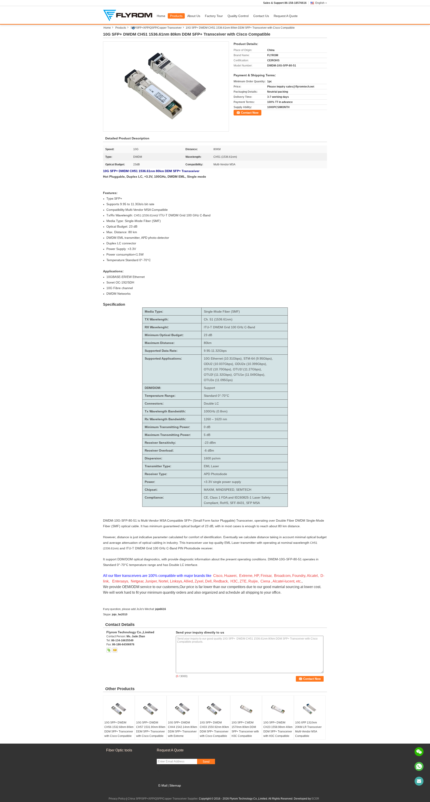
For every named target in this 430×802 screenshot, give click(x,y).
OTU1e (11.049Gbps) (249, 374)
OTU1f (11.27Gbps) (247, 369)
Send (206, 761)
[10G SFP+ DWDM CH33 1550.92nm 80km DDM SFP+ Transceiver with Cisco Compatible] (214, 709)
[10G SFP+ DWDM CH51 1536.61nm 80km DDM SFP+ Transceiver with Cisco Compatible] (166, 86)
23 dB (208, 335)
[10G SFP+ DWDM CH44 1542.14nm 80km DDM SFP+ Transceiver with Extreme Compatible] (182, 709)
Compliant (211, 503)
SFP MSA (253, 503)
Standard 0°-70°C (216, 395)
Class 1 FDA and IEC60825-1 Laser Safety (240, 497)
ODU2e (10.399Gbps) (250, 364)
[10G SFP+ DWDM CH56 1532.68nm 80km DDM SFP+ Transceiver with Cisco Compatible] (119, 709)
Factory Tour (214, 16)
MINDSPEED (225, 489)
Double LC (211, 403)
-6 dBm (209, 450)
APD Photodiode (215, 474)
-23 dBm (210, 442)
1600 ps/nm (212, 458)
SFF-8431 (237, 503)
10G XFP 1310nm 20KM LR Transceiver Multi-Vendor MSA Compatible (308, 729)
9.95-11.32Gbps (215, 350)
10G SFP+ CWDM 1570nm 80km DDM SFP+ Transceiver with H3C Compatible (245, 729)
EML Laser (211, 466)
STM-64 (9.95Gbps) (257, 358)
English (320, 2)
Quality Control (238, 16)
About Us (193, 16)
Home (161, 16)
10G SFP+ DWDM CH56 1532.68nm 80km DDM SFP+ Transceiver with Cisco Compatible (118, 729)
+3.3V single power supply (222, 482)
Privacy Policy (117, 798)
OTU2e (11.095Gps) (218, 380)
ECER (315, 798)
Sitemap (175, 785)
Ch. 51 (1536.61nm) (218, 319)
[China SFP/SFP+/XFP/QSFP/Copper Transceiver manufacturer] (129, 15)
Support (209, 388)
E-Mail (162, 785)
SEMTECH (243, 489)
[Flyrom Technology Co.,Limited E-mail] (114, 650)
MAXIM (209, 489)
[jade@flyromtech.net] (419, 781)
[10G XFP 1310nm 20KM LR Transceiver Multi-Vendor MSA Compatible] (309, 709)
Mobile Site (166, 791)
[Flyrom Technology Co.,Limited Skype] (108, 650)
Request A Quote (286, 16)
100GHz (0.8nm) (216, 411)
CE (206, 497)
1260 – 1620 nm (215, 419)
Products (176, 16)
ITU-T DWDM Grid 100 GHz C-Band (229, 327)
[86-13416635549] (419, 766)
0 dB (207, 427)
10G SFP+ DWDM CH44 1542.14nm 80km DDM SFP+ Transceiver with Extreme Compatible (182, 731)
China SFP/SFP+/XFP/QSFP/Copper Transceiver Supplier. (163, 798)
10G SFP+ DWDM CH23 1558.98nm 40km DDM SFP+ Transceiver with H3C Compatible (277, 729)
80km (208, 343)
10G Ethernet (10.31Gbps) (223, 358)
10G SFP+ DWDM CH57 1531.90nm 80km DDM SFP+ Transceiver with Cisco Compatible (150, 729)
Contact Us (261, 16)
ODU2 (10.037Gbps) (218, 364)
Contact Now (249, 112)
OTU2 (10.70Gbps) (217, 369)
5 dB (207, 435)
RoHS (224, 503)
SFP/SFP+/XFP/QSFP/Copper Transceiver (156, 27)
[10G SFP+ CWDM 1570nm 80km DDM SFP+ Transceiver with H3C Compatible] (246, 709)
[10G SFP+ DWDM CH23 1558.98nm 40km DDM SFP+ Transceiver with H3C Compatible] (278, 709)
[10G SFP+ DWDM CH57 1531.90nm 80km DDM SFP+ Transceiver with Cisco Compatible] (150, 709)
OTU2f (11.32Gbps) (218, 374)
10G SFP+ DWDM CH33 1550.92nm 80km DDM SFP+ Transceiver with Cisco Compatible (214, 729)
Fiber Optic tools (119, 750)
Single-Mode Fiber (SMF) (222, 311)
